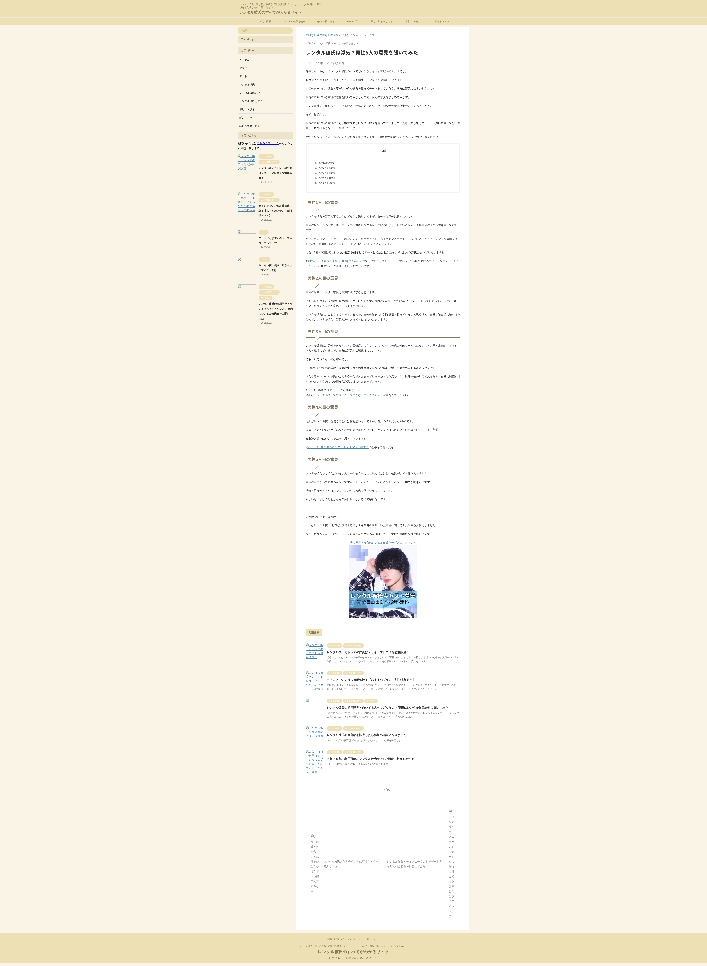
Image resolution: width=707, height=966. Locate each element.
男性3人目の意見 (327, 173)
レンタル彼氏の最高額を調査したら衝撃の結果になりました (366, 735)
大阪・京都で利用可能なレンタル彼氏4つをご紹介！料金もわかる (370, 758)
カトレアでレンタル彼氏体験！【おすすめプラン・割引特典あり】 (371, 680)
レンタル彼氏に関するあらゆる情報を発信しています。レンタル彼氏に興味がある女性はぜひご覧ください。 (353, 946)
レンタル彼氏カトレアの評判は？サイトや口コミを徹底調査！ (368, 652)
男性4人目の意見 (327, 178)
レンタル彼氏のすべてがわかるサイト (270, 12)
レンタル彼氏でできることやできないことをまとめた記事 (352, 395)
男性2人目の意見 (327, 168)
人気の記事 (265, 21)
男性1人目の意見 (327, 163)
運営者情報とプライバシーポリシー (344, 939)
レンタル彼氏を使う (294, 21)
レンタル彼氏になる (324, 21)
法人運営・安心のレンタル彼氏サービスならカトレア (383, 542)
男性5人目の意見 (327, 183)
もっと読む (385, 789)
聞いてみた (412, 21)
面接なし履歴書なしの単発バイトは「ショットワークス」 (341, 35)
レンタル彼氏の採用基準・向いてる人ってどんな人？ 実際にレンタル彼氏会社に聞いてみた (387, 707)
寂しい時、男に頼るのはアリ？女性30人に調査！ (338, 447)
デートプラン (353, 21)
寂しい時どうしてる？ (383, 21)
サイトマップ (442, 21)
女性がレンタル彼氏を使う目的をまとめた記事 (336, 261)
